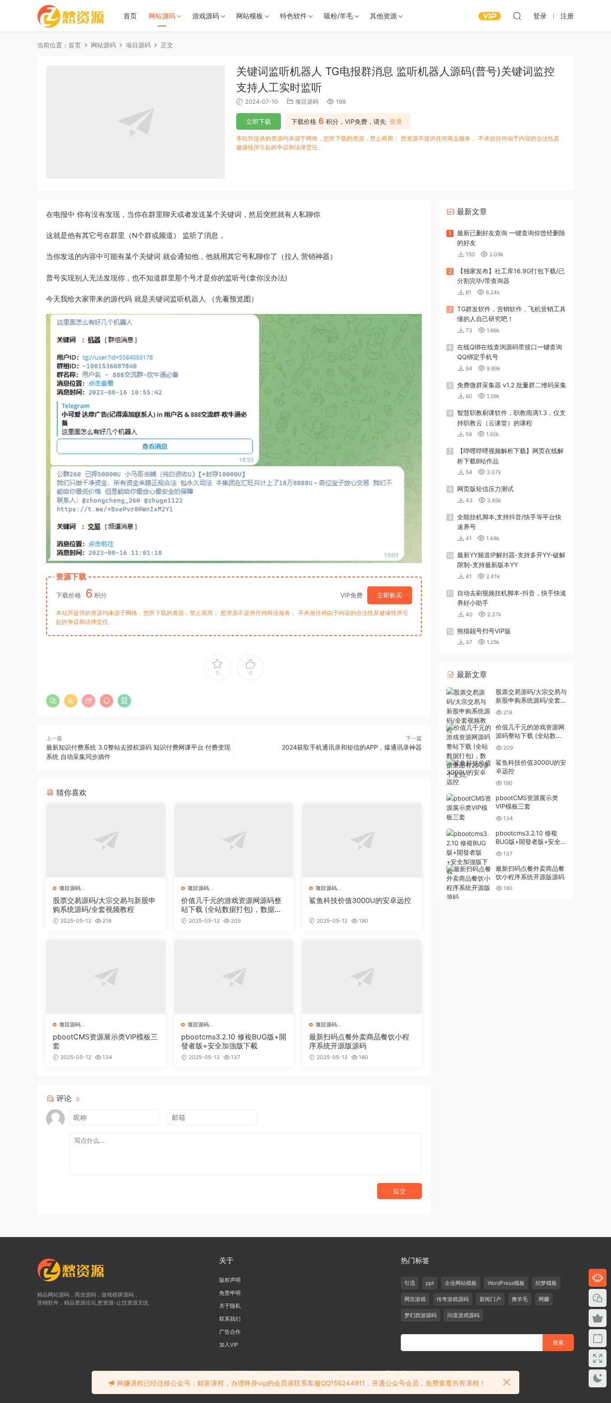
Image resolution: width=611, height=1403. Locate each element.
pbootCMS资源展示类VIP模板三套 (105, 1041)
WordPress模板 (506, 1283)
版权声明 (230, 1279)
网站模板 (249, 16)
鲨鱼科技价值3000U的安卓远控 (360, 900)
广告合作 (230, 1331)
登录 (396, 122)
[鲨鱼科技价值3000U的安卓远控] (362, 840)
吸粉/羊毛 (338, 16)
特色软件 (293, 16)
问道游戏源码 (463, 1315)
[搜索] (517, 15)
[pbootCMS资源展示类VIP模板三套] (105, 977)
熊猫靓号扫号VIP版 (484, 631)
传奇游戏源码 (453, 1299)
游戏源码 (205, 16)
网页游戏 (415, 1299)
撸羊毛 (520, 1299)
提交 (399, 1191)
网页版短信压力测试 (485, 488)
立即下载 (258, 121)
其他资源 (383, 16)
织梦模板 (546, 1283)
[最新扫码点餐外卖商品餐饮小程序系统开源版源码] (362, 977)
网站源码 (162, 16)
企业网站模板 (461, 1283)
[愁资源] (70, 15)
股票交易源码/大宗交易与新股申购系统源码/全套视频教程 (104, 905)
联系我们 (230, 1318)
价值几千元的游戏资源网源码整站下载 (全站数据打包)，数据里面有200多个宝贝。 (231, 905)
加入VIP (228, 1344)
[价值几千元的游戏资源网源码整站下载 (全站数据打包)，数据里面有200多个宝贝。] (234, 840)
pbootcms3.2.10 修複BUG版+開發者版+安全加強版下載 (233, 1041)
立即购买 (389, 595)
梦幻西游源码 (420, 1315)
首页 (130, 16)
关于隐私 (230, 1305)
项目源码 (306, 101)
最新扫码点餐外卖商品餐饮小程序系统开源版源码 (359, 1041)
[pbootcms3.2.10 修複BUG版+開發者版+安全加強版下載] (234, 977)
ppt (430, 1283)
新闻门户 (490, 1299)
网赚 (544, 1299)
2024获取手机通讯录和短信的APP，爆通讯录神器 (352, 747)
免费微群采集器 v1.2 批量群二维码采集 (511, 385)
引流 (409, 1283)
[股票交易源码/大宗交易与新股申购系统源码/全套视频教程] (105, 840)
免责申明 (230, 1292)
